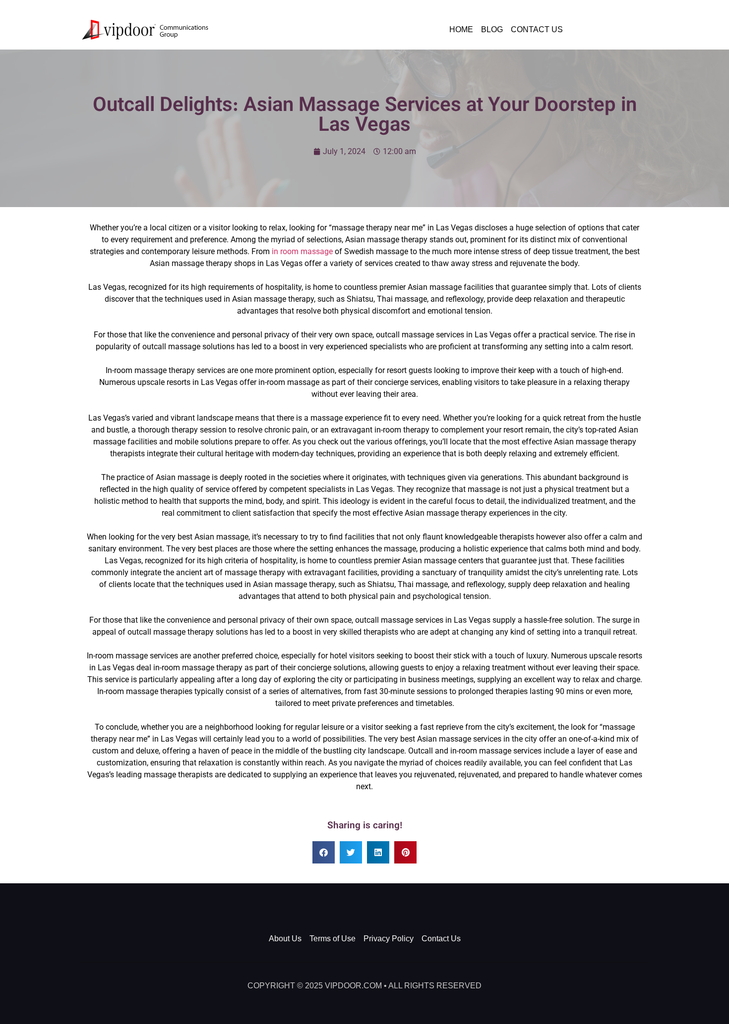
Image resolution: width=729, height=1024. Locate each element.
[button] (323, 852)
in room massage (302, 251)
